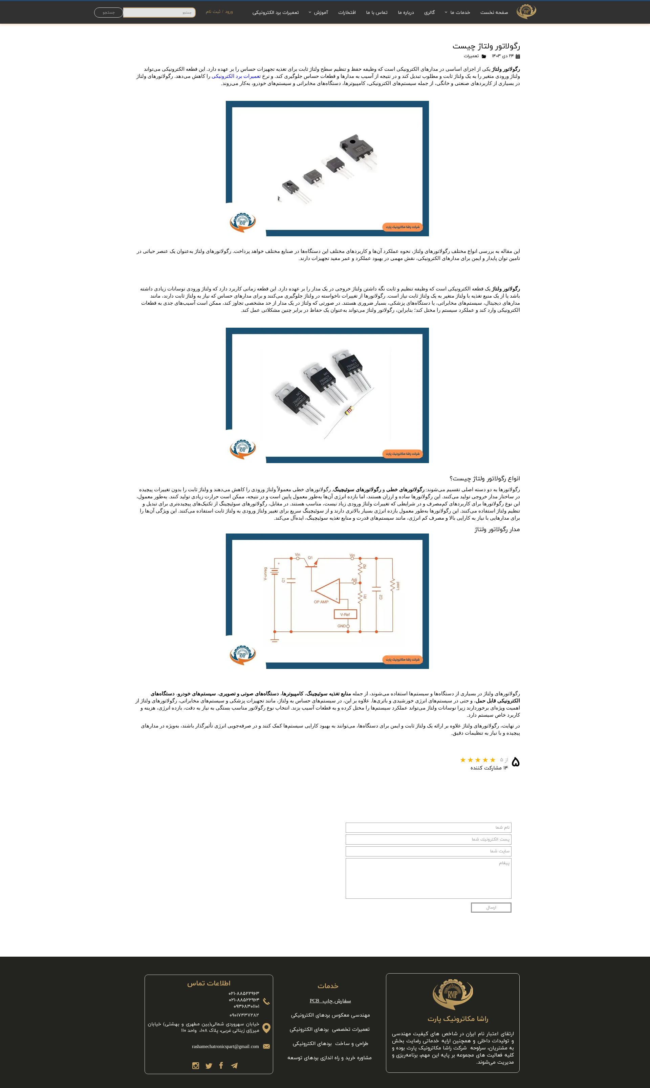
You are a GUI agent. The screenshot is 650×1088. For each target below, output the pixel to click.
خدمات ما (460, 12)
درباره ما (406, 12)
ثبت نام (213, 12)
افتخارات (347, 12)
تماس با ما (377, 12)
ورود (229, 12)
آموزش (321, 12)
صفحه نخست (494, 12)
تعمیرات (471, 56)
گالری (429, 12)
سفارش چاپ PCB (330, 1001)
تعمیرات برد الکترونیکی (276, 12)
